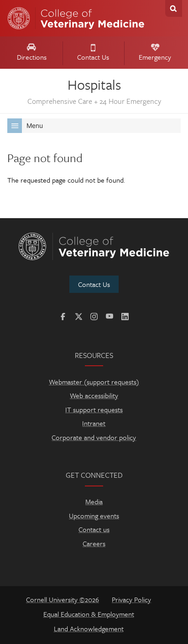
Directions (32, 57)
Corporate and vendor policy (94, 437)
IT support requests (94, 409)
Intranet (93, 423)
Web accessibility (94, 395)
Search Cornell (173, 8)
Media (94, 501)
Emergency (155, 57)
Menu (34, 125)
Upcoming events (94, 516)
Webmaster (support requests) (94, 382)
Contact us (94, 529)
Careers (94, 543)
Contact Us (93, 57)
